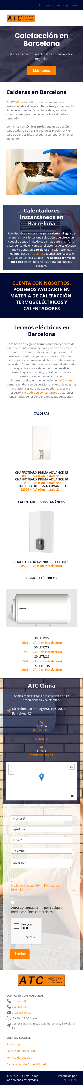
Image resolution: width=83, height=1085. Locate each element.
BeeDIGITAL (69, 1080)
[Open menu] (74, 18)
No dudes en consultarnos (39, 392)
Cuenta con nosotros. (41, 283)
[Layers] (71, 766)
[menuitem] (41, 1044)
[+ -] (41, 781)
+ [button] (11, 766)
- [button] (11, 771)
